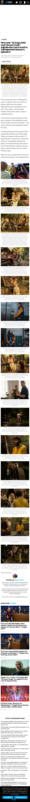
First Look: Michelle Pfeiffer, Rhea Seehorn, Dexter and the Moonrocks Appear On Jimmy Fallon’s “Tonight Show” (14, 626)
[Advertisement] (15, 21)
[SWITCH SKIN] (24, 2)
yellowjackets (7, 573)
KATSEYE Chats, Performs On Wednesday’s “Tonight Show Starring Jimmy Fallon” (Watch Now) (14, 705)
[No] (14, 799)
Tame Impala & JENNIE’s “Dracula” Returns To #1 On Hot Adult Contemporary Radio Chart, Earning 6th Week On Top (15, 723)
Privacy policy (21, 797)
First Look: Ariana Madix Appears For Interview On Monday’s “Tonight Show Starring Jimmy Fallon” (15, 653)
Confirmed (7, 797)
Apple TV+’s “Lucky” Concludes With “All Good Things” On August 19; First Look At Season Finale (14, 679)
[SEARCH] (28, 2)
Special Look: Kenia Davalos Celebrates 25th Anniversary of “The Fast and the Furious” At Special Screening (15, 758)
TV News (13, 603)
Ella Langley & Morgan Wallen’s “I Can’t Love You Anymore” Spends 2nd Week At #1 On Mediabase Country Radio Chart (14, 784)
